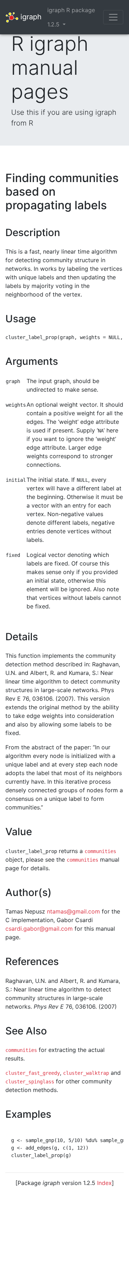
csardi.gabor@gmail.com (39, 928)
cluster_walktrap (86, 1073)
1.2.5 (54, 24)
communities (100, 851)
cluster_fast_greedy (32, 1073)
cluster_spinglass (29, 1081)
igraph (30, 16)
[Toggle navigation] (113, 17)
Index (104, 1182)
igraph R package (71, 10)
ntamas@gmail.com (73, 911)
